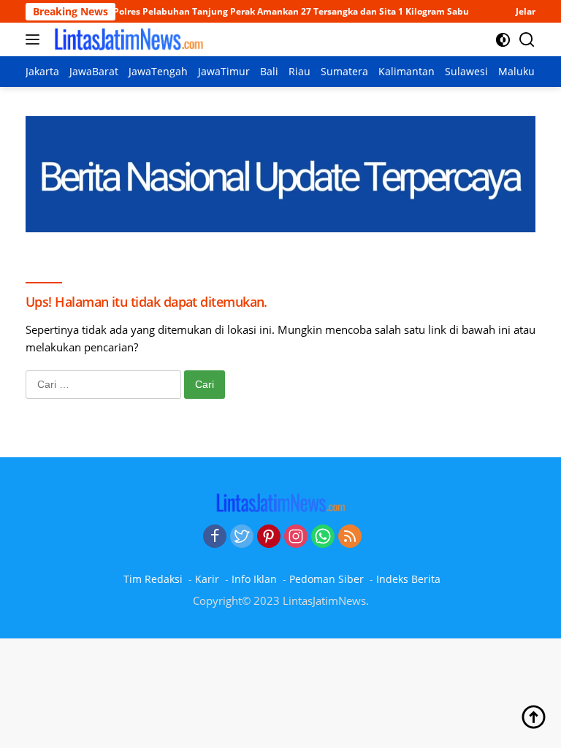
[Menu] (35, 39)
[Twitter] (241, 536)
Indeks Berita (408, 579)
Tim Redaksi (153, 579)
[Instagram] (296, 536)
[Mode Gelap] (503, 40)
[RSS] (350, 536)
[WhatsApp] (323, 536)
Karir (207, 579)
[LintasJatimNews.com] (127, 39)
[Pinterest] (268, 536)
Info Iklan (254, 579)
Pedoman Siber (326, 579)
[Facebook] (214, 536)
